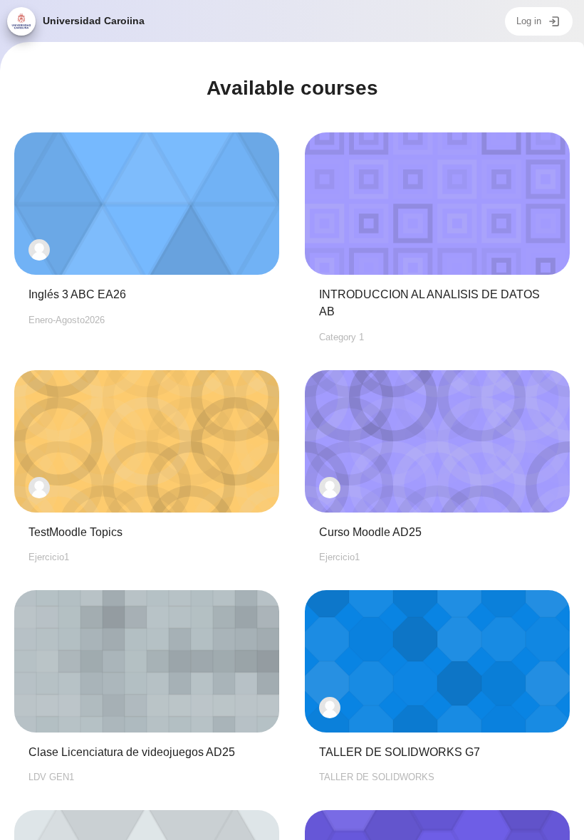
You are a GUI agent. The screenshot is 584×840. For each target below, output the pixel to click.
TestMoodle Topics (75, 532)
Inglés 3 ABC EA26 (77, 294)
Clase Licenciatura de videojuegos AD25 (131, 752)
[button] (39, 250)
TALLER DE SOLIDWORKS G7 (399, 752)
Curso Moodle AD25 (370, 532)
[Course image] (146, 203)
